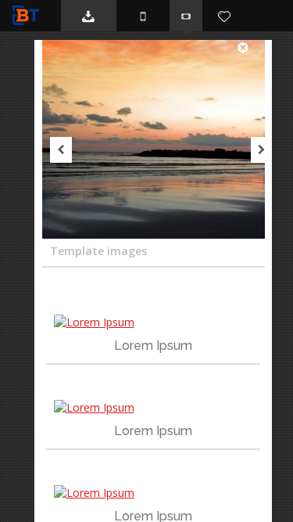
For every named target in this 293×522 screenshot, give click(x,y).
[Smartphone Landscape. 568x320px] (186, 15)
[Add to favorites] (224, 15)
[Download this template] (88, 15)
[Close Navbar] (251, 47)
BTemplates (29, 15)
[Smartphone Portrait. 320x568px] (143, 15)
